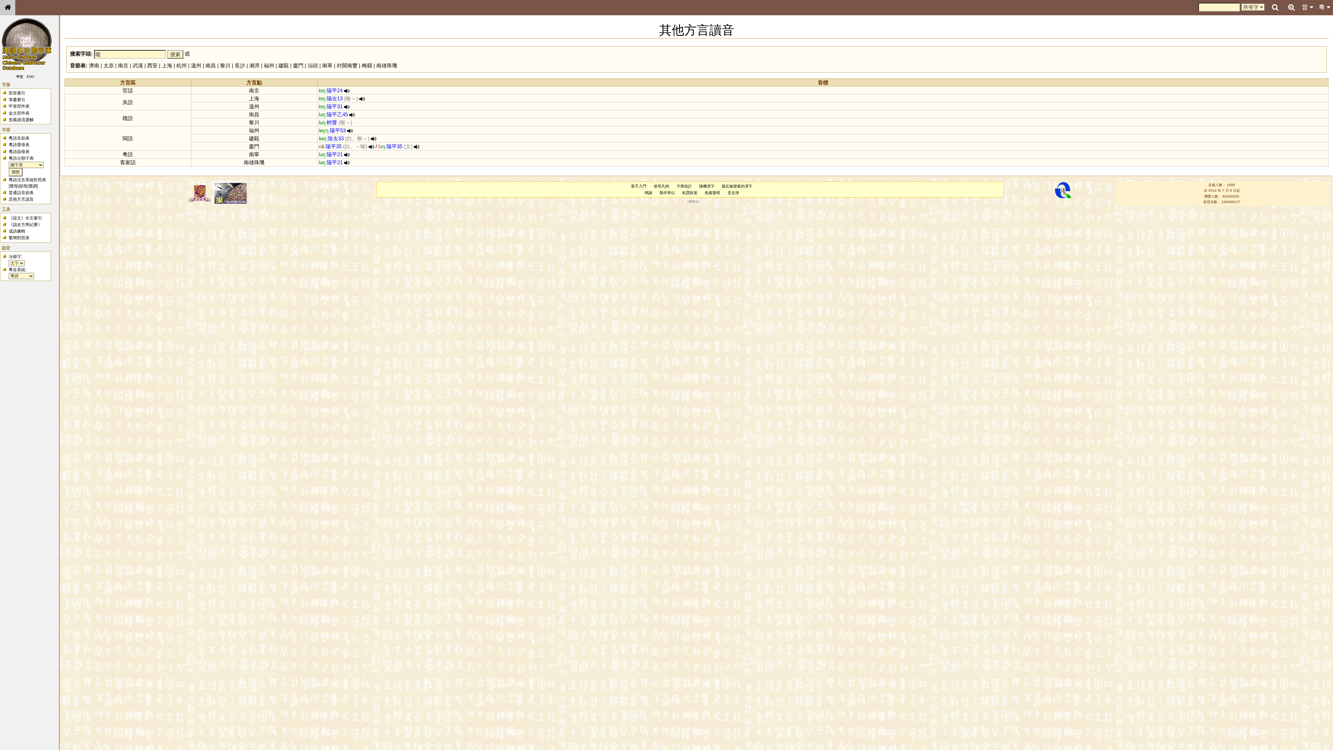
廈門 (298, 65)
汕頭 (313, 65)
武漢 (138, 65)
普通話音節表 (21, 192)
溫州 (196, 65)
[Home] (7, 7)
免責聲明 (712, 193)
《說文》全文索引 (25, 218)
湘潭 (254, 65)
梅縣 (367, 65)
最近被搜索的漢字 (737, 186)
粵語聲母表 (19, 144)
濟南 (94, 65)
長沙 (240, 65)
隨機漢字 (706, 186)
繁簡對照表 (19, 237)
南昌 (211, 65)
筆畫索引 (17, 99)
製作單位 (667, 193)
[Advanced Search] (1291, 7)
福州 (269, 65)
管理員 (693, 202)
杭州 (181, 65)
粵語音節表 (19, 138)
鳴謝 (648, 193)
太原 (108, 65)
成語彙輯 (17, 231)
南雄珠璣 (386, 65)
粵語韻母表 (19, 151)
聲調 (32, 186)
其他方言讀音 (21, 199)
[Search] (1275, 7)
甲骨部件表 (19, 106)
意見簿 (733, 193)
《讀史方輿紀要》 (25, 224)
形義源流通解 (21, 119)
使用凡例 (661, 186)
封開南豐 (347, 65)
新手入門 (638, 186)
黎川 (225, 65)
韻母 (23, 186)
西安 (152, 65)
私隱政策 (689, 193)
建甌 (283, 65)
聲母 (14, 186)
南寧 (327, 65)
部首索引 (17, 93)
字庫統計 (684, 186)
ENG (30, 76)
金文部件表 (19, 113)
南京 (123, 65)
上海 (167, 65)
